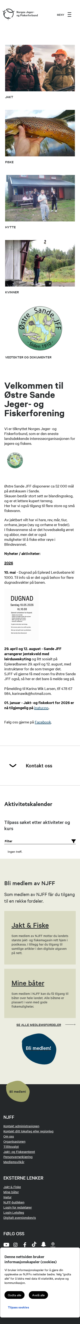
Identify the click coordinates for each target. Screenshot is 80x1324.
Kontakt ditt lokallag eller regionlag (28, 1131)
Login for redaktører (17, 1207)
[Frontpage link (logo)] (8, 14)
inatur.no (41, 707)
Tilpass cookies (18, 1307)
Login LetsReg (13, 1212)
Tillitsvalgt (11, 1146)
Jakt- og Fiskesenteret (19, 1151)
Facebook (43, 721)
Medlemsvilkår (13, 1162)
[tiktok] (34, 1245)
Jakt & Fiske (12, 1187)
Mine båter (11, 1192)
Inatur (7, 1197)
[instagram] (15, 1245)
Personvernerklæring (18, 1157)
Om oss (8, 1136)
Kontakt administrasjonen (21, 1126)
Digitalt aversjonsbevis (19, 1217)
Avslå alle (38, 1295)
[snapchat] (43, 1245)
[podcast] (53, 1245)
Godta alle (14, 1295)
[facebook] (24, 1245)
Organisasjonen (14, 1141)
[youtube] (6, 1245)
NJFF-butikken (13, 1202)
